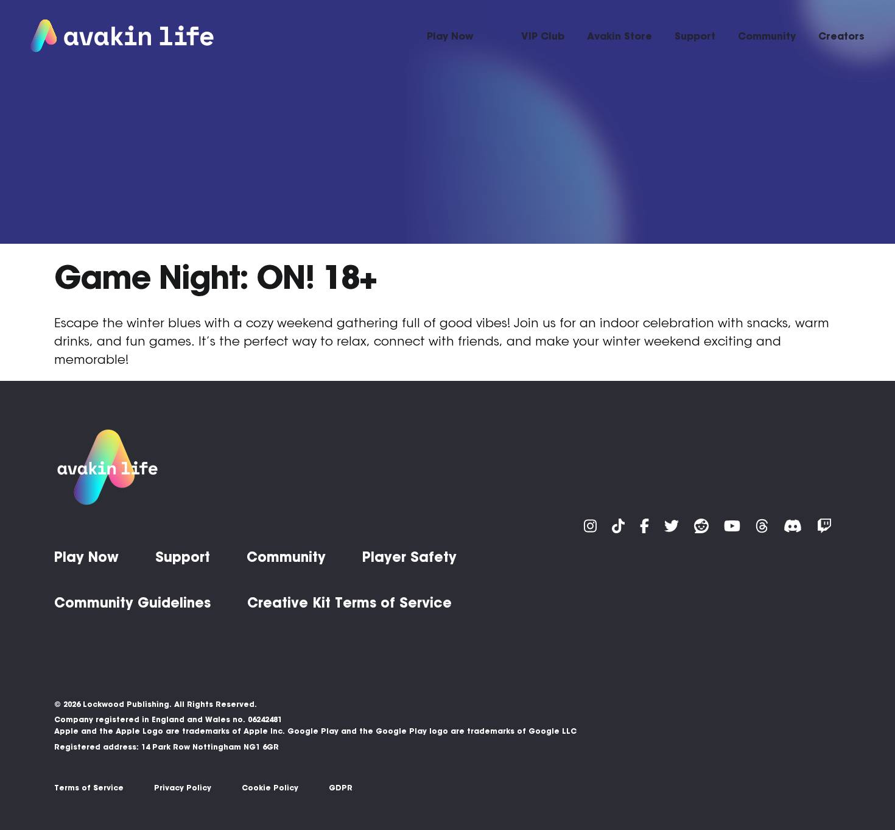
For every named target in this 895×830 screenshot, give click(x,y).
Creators (841, 36)
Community (767, 36)
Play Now (450, 36)
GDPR (341, 787)
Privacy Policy (182, 787)
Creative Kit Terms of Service (349, 602)
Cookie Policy (270, 787)
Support (695, 36)
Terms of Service (89, 787)
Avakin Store (619, 36)
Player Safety (409, 557)
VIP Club (542, 36)
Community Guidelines (132, 602)
